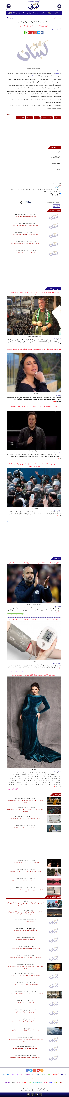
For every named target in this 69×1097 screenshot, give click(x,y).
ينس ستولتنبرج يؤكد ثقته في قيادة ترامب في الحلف (25, 1012)
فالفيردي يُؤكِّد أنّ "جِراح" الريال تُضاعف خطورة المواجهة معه (25, 243)
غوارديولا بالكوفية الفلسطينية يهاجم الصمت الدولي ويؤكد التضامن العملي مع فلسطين (34, 562)
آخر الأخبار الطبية (12, 789)
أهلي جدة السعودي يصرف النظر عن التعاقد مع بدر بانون (25, 1021)
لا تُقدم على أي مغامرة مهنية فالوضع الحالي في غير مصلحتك (25, 948)
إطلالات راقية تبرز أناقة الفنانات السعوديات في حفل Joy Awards (25, 871)
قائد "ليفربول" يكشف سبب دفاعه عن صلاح (25, 216)
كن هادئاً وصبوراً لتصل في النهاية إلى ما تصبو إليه (25, 930)
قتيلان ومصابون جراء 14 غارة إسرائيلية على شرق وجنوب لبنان (36, 12)
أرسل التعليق (56, 206)
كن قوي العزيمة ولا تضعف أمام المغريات (25, 939)
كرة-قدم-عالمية (57, 18)
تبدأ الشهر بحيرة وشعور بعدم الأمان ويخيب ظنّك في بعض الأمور (25, 957)
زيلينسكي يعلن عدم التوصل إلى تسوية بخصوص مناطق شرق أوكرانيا (25, 827)
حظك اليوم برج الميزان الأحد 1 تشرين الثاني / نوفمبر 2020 (25, 975)
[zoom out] (12, 18)
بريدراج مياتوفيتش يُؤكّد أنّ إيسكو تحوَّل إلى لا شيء (25, 225)
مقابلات (50, 18)
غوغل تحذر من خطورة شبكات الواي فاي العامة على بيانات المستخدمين (25, 993)
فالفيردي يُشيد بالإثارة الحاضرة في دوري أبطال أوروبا (25, 234)
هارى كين (57, 73)
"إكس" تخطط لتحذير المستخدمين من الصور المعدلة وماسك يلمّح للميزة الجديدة (33, 406)
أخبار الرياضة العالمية (46, 117)
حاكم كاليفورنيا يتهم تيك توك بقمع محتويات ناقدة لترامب (25, 862)
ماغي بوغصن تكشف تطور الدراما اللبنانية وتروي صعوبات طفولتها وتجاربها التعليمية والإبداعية (34, 349)
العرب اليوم (57, 117)
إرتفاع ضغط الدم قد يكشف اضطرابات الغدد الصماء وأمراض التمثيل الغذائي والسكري (34, 619)
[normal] (10, 18)
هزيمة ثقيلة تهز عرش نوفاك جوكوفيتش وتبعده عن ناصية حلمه (25, 1057)
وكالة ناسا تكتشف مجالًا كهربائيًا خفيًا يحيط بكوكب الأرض (25, 1030)
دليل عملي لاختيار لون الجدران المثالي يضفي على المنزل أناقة (25, 818)
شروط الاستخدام (57, 187)
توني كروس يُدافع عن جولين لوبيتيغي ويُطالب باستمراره (25, 252)
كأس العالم (34, 76)
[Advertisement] (34, 132)
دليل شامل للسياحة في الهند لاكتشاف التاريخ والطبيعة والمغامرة (25, 880)
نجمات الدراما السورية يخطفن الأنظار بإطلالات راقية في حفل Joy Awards (33, 675)
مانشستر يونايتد (20, 117)
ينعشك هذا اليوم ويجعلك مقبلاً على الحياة (25, 921)
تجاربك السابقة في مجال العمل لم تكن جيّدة (25, 1002)
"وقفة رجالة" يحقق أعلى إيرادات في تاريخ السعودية (25, 1048)
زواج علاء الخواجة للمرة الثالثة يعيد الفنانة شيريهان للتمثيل (25, 984)
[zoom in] (8, 18)
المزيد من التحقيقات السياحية (15, 614)
